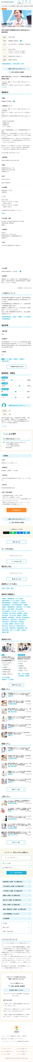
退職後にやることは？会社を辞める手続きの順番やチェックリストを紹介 (19, 717)
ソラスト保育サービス (7, 1051)
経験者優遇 (4, 617)
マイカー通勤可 (9, 359)
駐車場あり (16, 359)
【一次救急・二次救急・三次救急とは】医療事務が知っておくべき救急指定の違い (19, 809)
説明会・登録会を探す (8, 931)
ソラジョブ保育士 (21, 1054)
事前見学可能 (19, 607)
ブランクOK (13, 611)
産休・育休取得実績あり (17, 604)
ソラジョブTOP (4, 6)
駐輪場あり (22, 359)
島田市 (8, 588)
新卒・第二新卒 (12, 613)
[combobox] (17, 857)
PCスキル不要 (13, 615)
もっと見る (4, 86)
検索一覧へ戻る (16, 542)
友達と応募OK (5, 615)
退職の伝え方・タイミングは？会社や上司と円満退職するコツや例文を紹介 (19, 725)
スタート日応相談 (19, 598)
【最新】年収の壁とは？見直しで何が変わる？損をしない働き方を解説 (19, 701)
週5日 (22, 63)
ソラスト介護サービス (22, 1048)
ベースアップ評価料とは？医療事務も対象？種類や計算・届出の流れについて (19, 801)
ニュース (3, 1036)
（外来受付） (16, 40)
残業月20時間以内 (6, 600)
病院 (3, 359)
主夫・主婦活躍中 (6, 611)
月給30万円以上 (14, 619)
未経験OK (25, 615)
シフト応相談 (5, 623)
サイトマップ (13, 1041)
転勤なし (4, 609)
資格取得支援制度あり (6, 63)
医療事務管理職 (10, 598)
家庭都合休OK (13, 628)
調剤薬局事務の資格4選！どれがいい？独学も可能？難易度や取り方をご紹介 (19, 832)
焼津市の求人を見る (16, 684)
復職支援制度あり (11, 607)
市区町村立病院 (5, 630)
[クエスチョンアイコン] (21, 41)
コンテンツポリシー (6, 1041)
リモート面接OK (27, 316)
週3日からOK (5, 625)
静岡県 (17, 6)
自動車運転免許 (20, 628)
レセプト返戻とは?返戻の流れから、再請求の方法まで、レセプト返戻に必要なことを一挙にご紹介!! (19, 825)
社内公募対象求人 (25, 617)
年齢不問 (25, 613)
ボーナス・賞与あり (15, 600)
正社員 (20, 663)
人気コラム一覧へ (16, 842)
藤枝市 (12, 588)
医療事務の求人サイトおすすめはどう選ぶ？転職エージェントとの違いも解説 (19, 693)
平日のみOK (17, 623)
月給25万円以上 (22, 619)
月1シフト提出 (5, 628)
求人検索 (5, 923)
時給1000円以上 (14, 621)
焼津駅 (10, 59)
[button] (16, 439)
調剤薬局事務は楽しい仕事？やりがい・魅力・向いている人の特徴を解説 (19, 709)
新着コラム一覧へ (16, 789)
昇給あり (15, 316)
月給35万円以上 (5, 619)
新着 (26, 628)
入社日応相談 (5, 613)
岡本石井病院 (26, 6)
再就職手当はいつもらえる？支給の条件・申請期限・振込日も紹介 (19, 733)
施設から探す (6, 927)
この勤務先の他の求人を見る (16, 366)
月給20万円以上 (5, 621)
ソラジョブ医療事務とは (11, 1036)
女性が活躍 (18, 617)
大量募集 (25, 604)
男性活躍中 (19, 613)
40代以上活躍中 (16, 63)
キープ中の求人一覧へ (16, 561)
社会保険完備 (23, 602)
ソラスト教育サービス (22, 1051)
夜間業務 (11, 623)
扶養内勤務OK (11, 617)
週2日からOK (12, 625)
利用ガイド (19, 1036)
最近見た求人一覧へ (17, 579)
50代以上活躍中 (19, 609)
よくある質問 (11, 1038)
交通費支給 (21, 621)
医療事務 (10, 40)
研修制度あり (15, 602)
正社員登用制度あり (6, 318)
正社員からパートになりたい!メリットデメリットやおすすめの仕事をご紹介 (19, 816)
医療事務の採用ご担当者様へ (23, 1041)
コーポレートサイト (7, 1048)
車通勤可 (20, 316)
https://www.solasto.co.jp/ (8, 487)
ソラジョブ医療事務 (11, 6)
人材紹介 (5, 667)
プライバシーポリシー (19, 1038)
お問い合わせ (4, 1038)
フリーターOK (21, 611)
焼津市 (21, 6)
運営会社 (24, 1036)
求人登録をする (16, 510)
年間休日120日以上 (21, 625)
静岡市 (3, 588)
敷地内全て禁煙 (5, 361)
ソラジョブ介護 (6, 1054)
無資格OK (19, 615)
